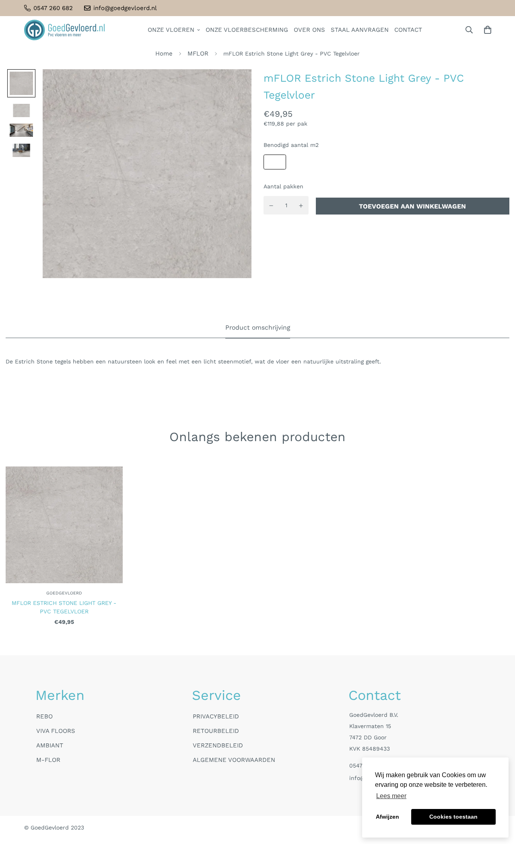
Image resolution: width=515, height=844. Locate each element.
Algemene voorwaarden (234, 760)
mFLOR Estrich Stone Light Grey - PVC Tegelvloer (64, 607)
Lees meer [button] (391, 795)
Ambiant (49, 745)
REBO (44, 716)
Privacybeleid (216, 716)
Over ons (309, 29)
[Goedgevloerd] (64, 30)
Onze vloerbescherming (247, 29)
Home (164, 53)
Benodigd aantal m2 (291, 145)
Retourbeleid (216, 731)
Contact (408, 29)
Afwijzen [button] (387, 816)
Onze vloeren (171, 29)
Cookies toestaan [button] (453, 816)
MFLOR (197, 53)
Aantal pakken (283, 187)
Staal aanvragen (360, 29)
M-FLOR (48, 760)
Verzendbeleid (218, 745)
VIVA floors (55, 731)
